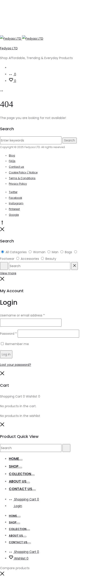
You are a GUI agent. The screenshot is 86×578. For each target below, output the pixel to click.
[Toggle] (20, 460)
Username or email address (22, 315)
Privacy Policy (18, 184)
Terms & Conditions (22, 178)
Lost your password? (15, 364)
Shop (14, 466)
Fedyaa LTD (9, 48)
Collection (20, 473)
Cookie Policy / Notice (23, 172)
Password (8, 333)
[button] (2, 574)
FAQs (12, 161)
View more (8, 273)
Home (14, 458)
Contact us (16, 167)
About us (17, 481)
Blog (12, 155)
